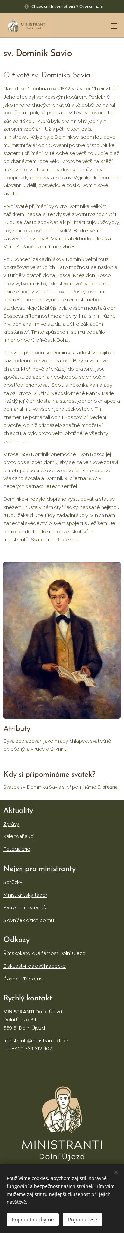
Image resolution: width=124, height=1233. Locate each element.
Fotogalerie (16, 849)
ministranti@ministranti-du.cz (36, 1040)
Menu (114, 25)
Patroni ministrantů (24, 907)
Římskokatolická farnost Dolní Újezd (44, 953)
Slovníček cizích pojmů (28, 920)
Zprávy (11, 824)
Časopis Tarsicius (23, 979)
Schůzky (12, 882)
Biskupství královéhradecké (34, 966)
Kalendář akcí (18, 836)
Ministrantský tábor (25, 895)
